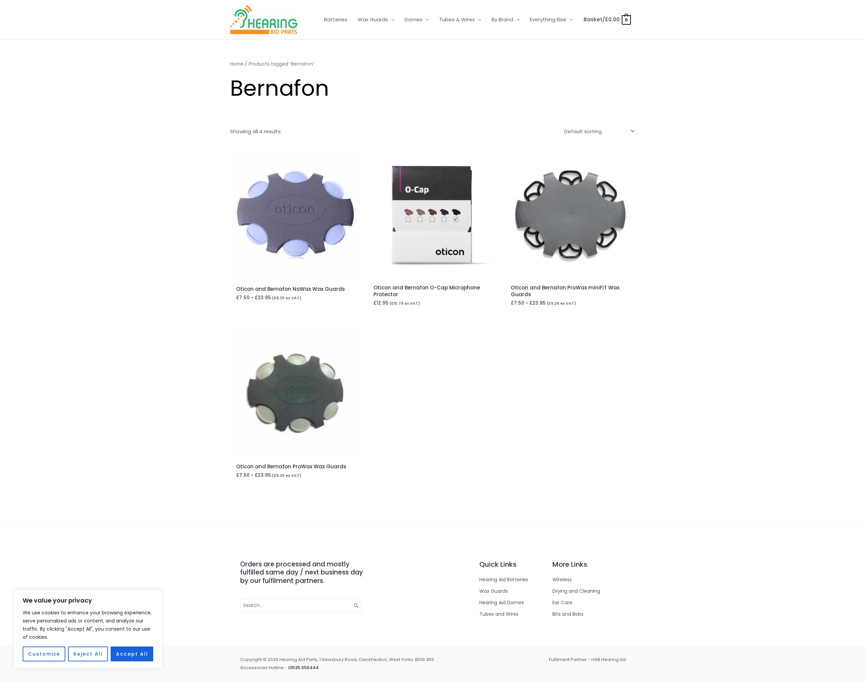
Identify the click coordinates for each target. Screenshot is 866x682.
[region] (88, 628)
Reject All (88, 654)
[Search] (356, 605)
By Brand (502, 19)
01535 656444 (303, 667)
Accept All (132, 654)
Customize (44, 654)
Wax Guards (373, 19)
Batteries (335, 19)
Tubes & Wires (457, 19)
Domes (414, 19)
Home (237, 64)
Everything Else (548, 19)
